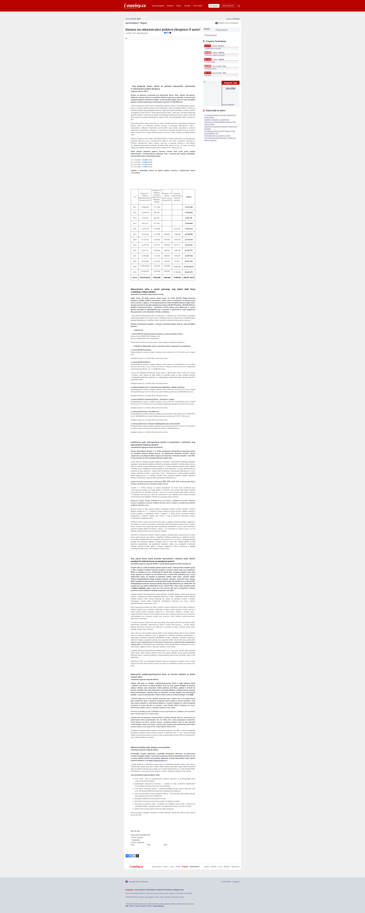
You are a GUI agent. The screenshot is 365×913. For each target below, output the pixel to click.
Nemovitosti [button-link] (228, 5)
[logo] (135, 5)
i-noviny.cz (129, 890)
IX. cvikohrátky (210, 62)
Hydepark (236, 882)
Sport (178, 5)
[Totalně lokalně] (210, 35)
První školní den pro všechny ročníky (217, 136)
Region (143, 23)
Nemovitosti (194, 867)
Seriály (187, 5)
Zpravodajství (158, 5)
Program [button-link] (214, 5)
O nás (220, 867)
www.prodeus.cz (158, 906)
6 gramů (208, 75)
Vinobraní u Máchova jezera (215, 55)
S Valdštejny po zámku (213, 48)
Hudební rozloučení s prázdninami (216, 120)
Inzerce (206, 867)
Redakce (227, 867)
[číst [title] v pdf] (212, 93)
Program (185, 867)
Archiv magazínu (228, 104)
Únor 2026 (197, 5)
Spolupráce (235, 867)
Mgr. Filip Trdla (142, 33)
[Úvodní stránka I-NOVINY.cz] (136, 866)
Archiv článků (226, 882)
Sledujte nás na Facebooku (228, 23)
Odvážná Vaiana (210, 69)
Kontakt (214, 867)
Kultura (170, 5)
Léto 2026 (230, 88)
